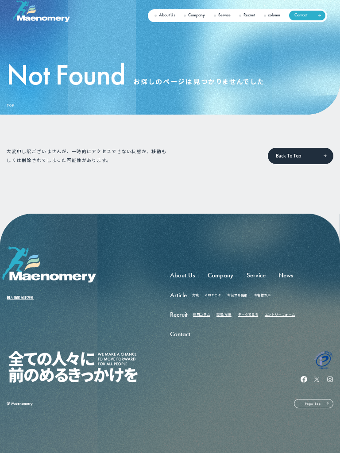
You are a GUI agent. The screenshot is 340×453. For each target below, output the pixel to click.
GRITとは (213, 294)
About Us (167, 15)
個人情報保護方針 (20, 297)
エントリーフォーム (280, 314)
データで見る (248, 314)
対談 (195, 294)
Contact (300, 15)
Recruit (249, 15)
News (285, 275)
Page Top (313, 404)
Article (178, 295)
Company (196, 15)
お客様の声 (262, 294)
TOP (10, 105)
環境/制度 (224, 314)
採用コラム (201, 314)
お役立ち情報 (237, 294)
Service (224, 15)
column (274, 15)
